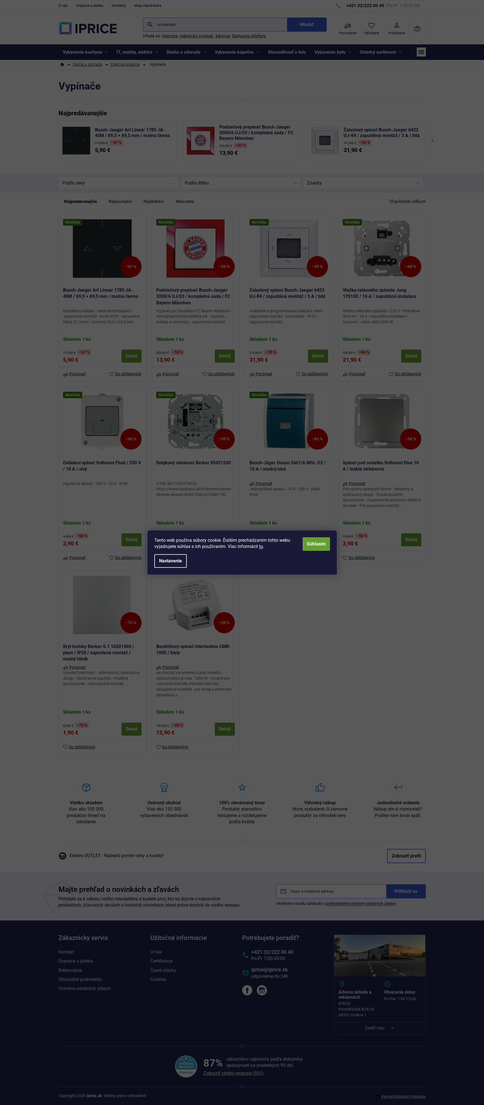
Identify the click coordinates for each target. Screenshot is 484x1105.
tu (261, 546)
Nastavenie (170, 561)
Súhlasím (316, 544)
